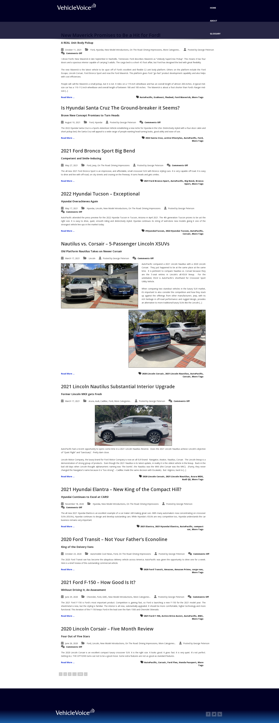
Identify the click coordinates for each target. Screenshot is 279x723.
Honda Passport (187, 662)
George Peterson (206, 49)
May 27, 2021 (71, 165)
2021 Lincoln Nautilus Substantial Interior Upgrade (118, 386)
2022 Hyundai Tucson (177, 230)
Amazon (168, 569)
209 (80, 674)
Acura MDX (197, 476)
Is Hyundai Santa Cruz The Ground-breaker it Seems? (120, 108)
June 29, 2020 (71, 596)
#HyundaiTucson (154, 230)
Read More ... (68, 97)
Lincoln (98, 208)
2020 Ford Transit (153, 569)
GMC (104, 596)
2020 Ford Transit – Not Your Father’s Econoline (114, 539)
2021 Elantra (147, 526)
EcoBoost (159, 97)
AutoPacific (146, 97)
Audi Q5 (186, 479)
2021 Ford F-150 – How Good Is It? (98, 582)
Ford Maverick (183, 97)
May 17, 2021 (71, 208)
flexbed (169, 97)
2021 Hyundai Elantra (166, 526)
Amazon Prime (183, 569)
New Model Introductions (117, 49)
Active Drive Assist (172, 616)
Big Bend (189, 181)
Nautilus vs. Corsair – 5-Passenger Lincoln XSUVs (115, 244)
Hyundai (99, 49)
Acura (91, 401)
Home (213, 7)
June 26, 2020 (71, 643)
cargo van (197, 569)
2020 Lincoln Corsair (153, 373)
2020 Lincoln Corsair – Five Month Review (107, 629)
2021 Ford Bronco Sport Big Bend (98, 151)
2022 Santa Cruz (154, 138)
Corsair (187, 233)
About (213, 20)
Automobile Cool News (101, 553)
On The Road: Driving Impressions (146, 49)
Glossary (215, 33)
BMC (200, 616)
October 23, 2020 (73, 553)
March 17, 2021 (72, 258)
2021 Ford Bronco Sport (156, 181)
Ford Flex (172, 662)
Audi (97, 401)
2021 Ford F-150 (152, 616)
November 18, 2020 (74, 504)
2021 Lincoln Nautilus (177, 373)
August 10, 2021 (72, 122)
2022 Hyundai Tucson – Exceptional (100, 194)
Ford (92, 49)
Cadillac (104, 401)
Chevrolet (91, 596)
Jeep (94, 165)
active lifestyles (173, 138)
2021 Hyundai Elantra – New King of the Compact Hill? (121, 489)
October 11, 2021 (73, 49)
